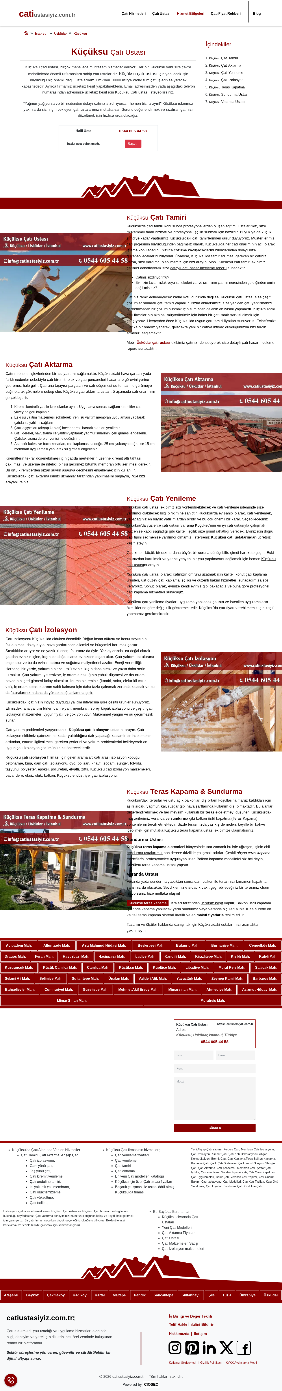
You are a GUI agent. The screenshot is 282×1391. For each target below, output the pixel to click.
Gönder (215, 1128)
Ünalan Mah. (118, 978)
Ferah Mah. (44, 956)
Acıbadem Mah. (19, 945)
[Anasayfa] (26, 34)
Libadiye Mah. (197, 967)
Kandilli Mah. (175, 956)
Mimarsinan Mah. (182, 989)
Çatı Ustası (161, 13)
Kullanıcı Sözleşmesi (182, 1362)
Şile (211, 1295)
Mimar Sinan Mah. (72, 1000)
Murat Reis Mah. (232, 967)
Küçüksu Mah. (131, 967)
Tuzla (227, 1295)
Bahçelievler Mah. (20, 989)
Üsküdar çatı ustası (153, 342)
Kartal (100, 1295)
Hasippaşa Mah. (111, 956)
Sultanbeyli (191, 1295)
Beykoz (32, 1295)
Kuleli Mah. (268, 956)
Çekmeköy (56, 1295)
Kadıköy (80, 1295)
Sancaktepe (163, 1295)
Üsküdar (271, 1295)
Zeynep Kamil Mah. (227, 978)
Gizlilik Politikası (211, 1362)
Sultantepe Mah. (85, 978)
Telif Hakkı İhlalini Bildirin (191, 1324)
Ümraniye (247, 1295)
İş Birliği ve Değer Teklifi (190, 1316)
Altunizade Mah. (56, 945)
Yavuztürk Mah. (189, 978)
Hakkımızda (179, 1334)
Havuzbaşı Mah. (76, 956)
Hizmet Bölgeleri (190, 13)
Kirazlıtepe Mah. (208, 956)
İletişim (200, 1334)
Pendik (140, 1295)
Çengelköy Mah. (262, 945)
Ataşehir (11, 1295)
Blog (257, 13)
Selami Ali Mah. (17, 978)
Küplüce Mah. (164, 967)
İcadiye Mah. (145, 956)
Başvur (133, 144)
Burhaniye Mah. (224, 945)
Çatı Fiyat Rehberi (226, 13)
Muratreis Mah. (212, 1000)
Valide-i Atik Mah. (153, 978)
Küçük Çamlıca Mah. (60, 967)
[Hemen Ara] (10, 1380)
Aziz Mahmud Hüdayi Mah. (104, 945)
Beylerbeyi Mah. (151, 945)
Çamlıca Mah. (98, 967)
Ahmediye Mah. (219, 989)
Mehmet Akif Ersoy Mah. (138, 989)
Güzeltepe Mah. (95, 989)
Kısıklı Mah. (240, 956)
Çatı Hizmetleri (134, 13)
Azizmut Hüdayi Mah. (259, 989)
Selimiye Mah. (50, 978)
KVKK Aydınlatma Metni (241, 1362)
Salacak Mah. (266, 967)
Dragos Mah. (15, 956)
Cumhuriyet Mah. (59, 989)
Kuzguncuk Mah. (19, 967)
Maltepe (119, 1295)
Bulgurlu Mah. (187, 945)
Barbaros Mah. (265, 978)
